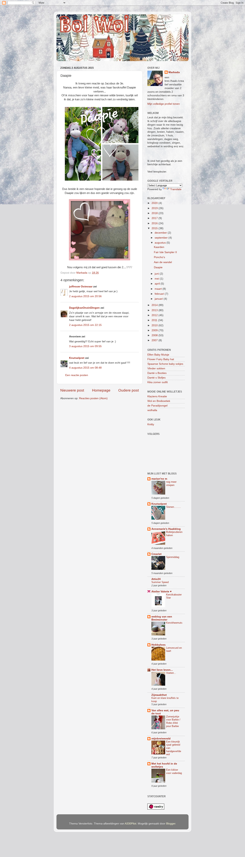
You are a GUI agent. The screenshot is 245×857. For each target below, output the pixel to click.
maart (159, 288)
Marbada (174, 72)
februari (160, 293)
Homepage (101, 390)
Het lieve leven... (162, 669)
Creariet (156, 554)
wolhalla (152, 410)
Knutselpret (76, 358)
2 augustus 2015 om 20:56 (85, 296)
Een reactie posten (76, 375)
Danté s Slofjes (156, 377)
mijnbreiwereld (161, 738)
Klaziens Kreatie (157, 396)
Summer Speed (160, 582)
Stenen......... (173, 506)
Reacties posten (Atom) (93, 398)
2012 (155, 315)
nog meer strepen (171, 483)
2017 (155, 218)
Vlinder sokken (156, 368)
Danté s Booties (157, 373)
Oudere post (128, 390)
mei (157, 278)
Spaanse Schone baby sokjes (165, 363)
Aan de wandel (163, 262)
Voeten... (171, 672)
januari (159, 298)
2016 (155, 223)
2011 (155, 320)
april (158, 283)
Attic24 (156, 579)
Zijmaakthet (159, 694)
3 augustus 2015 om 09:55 (85, 346)
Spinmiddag (172, 557)
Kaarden (159, 247)
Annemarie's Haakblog (166, 528)
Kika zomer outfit (157, 382)
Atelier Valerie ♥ (161, 591)
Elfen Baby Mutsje (158, 354)
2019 (155, 208)
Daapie (158, 267)
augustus (161, 242)
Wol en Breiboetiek (158, 401)
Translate (175, 189)
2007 (155, 340)
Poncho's (159, 257)
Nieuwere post (72, 390)
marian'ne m (159, 478)
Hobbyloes (158, 644)
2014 (155, 305)
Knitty (150, 424)
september (161, 237)
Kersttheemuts (174, 622)
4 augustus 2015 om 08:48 (85, 367)
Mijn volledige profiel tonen (163, 103)
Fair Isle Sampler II (165, 252)
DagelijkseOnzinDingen (84, 307)
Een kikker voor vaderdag (174, 771)
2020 (155, 203)
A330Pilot (130, 823)
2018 (155, 213)
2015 (155, 228)
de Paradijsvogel (157, 405)
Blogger (170, 823)
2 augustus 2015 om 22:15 (85, 325)
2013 (155, 310)
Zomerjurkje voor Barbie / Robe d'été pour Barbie (173, 721)
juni (157, 273)
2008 (155, 335)
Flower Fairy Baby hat (160, 359)
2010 (155, 325)
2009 (155, 330)
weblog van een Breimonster (161, 618)
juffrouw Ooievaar (80, 286)
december (161, 232)
